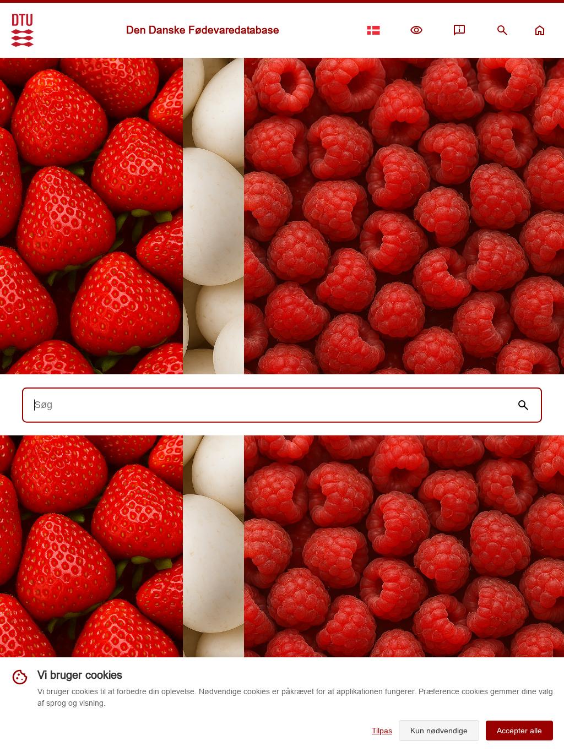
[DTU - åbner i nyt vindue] (22, 30)
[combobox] (264, 404)
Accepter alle (519, 730)
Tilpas (382, 730)
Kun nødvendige (439, 730)
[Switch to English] (373, 30)
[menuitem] (416, 30)
